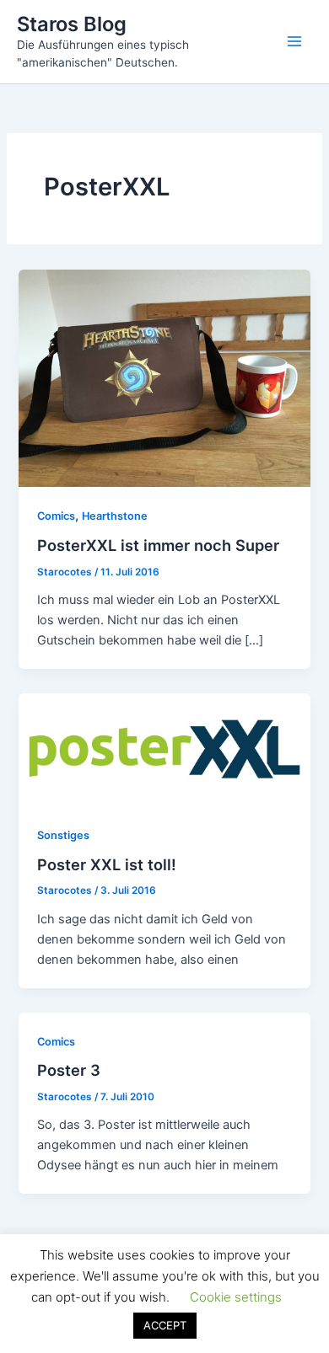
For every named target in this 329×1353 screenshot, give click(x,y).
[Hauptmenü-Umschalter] (294, 41)
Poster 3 (68, 1070)
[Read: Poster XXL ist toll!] (164, 749)
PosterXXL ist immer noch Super (158, 545)
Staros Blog (72, 24)
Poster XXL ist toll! (106, 864)
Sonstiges (63, 835)
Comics (56, 516)
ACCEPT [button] (164, 1325)
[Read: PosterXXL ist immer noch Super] (164, 377)
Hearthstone (115, 516)
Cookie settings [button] (236, 1297)
